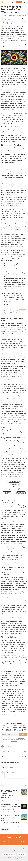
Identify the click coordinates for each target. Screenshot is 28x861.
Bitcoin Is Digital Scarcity (9, 804)
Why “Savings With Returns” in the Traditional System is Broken (10, 817)
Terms (19, 849)
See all (4, 829)
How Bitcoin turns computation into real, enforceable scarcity (10, 807)
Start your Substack (10, 854)
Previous (6, 757)
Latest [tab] (6, 786)
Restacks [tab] (11, 767)
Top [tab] (3, 786)
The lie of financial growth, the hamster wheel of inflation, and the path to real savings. (10, 821)
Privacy (15, 849)
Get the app (21, 854)
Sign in (25, 2)
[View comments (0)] (7, 22)
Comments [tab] (4, 767)
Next (23, 757)
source (15, 715)
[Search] (25, 785)
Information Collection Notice (16, 739)
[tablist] (7, 767)
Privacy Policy (14, 741)
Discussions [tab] (12, 786)
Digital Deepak (8, 18)
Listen (24, 18)
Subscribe (19, 2)
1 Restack (10, 746)
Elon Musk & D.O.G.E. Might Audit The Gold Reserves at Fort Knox (9, 791)
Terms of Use (21, 738)
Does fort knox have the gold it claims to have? (9, 796)
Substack (6, 858)
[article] (14, 795)
